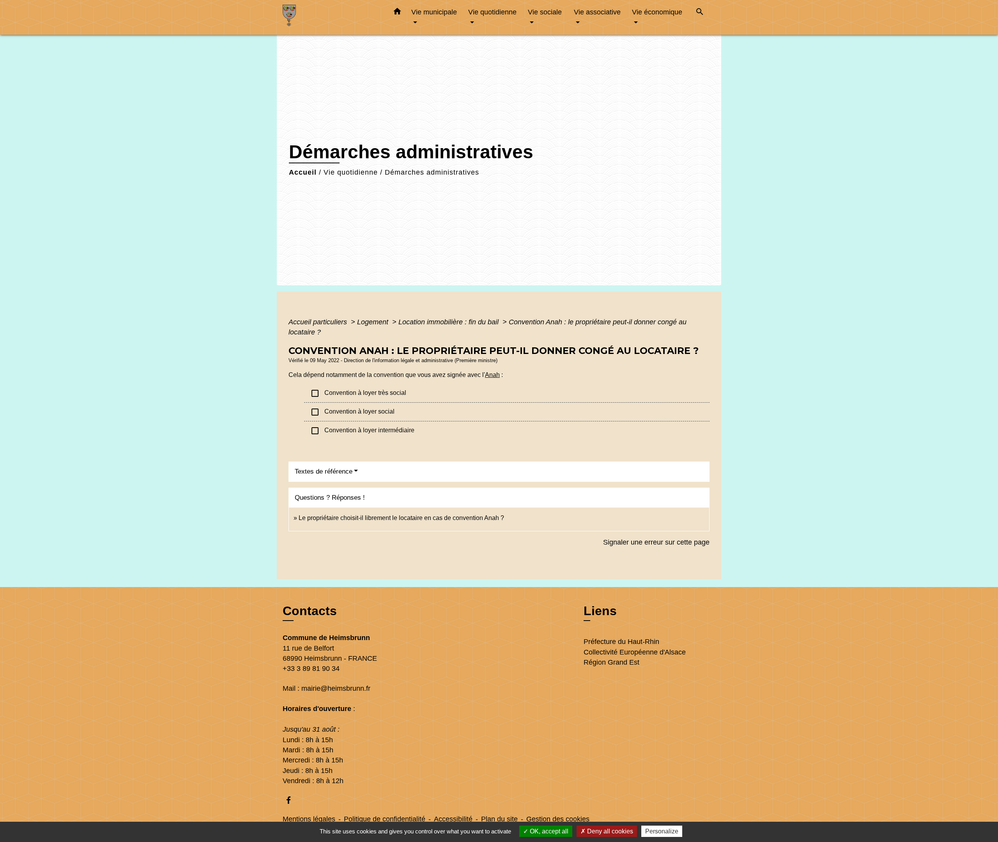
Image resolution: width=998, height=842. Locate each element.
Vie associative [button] (597, 12)
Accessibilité (453, 819)
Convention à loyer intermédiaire (362, 430)
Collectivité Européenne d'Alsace (635, 652)
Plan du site (499, 819)
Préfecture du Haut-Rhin (621, 642)
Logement (373, 322)
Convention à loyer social (352, 412)
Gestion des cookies (557, 819)
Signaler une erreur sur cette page (656, 542)
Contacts (310, 611)
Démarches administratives (432, 172)
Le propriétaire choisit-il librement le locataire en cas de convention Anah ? (401, 518)
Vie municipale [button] (434, 12)
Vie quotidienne (351, 172)
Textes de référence (323, 471)
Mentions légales (309, 819)
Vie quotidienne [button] (492, 12)
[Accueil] (331, 17)
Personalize (661, 831)
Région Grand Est (611, 662)
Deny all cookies (609, 831)
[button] (397, 13)
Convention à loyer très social (358, 393)
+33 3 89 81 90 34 (311, 668)
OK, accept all (548, 831)
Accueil (303, 172)
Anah (492, 374)
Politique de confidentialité (384, 819)
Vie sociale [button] (545, 12)
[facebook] (292, 800)
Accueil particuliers (318, 322)
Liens (600, 611)
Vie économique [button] (657, 12)
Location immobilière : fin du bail (449, 322)
